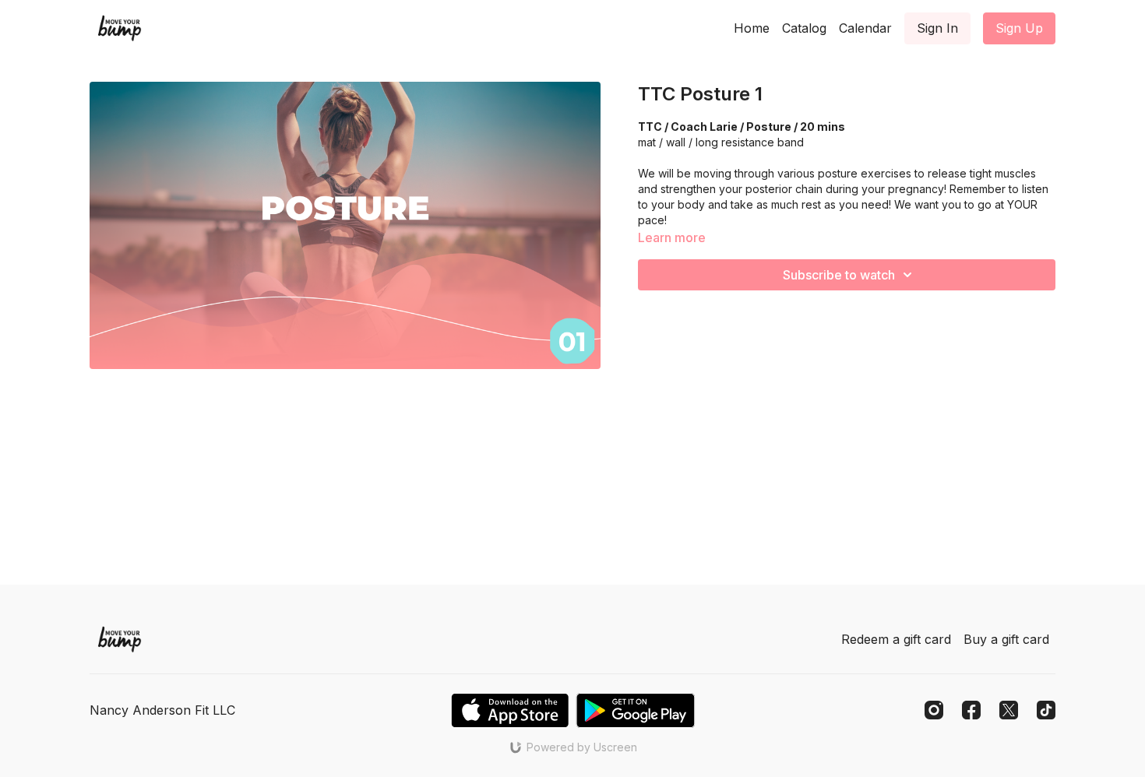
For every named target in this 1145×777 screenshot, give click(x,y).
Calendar (865, 28)
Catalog (804, 28)
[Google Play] (636, 710)
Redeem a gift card (896, 639)
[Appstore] (509, 710)
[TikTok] (1046, 710)
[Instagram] (934, 710)
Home (752, 28)
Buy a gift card (1006, 639)
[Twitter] (1008, 710)
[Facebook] (971, 710)
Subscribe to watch (839, 275)
